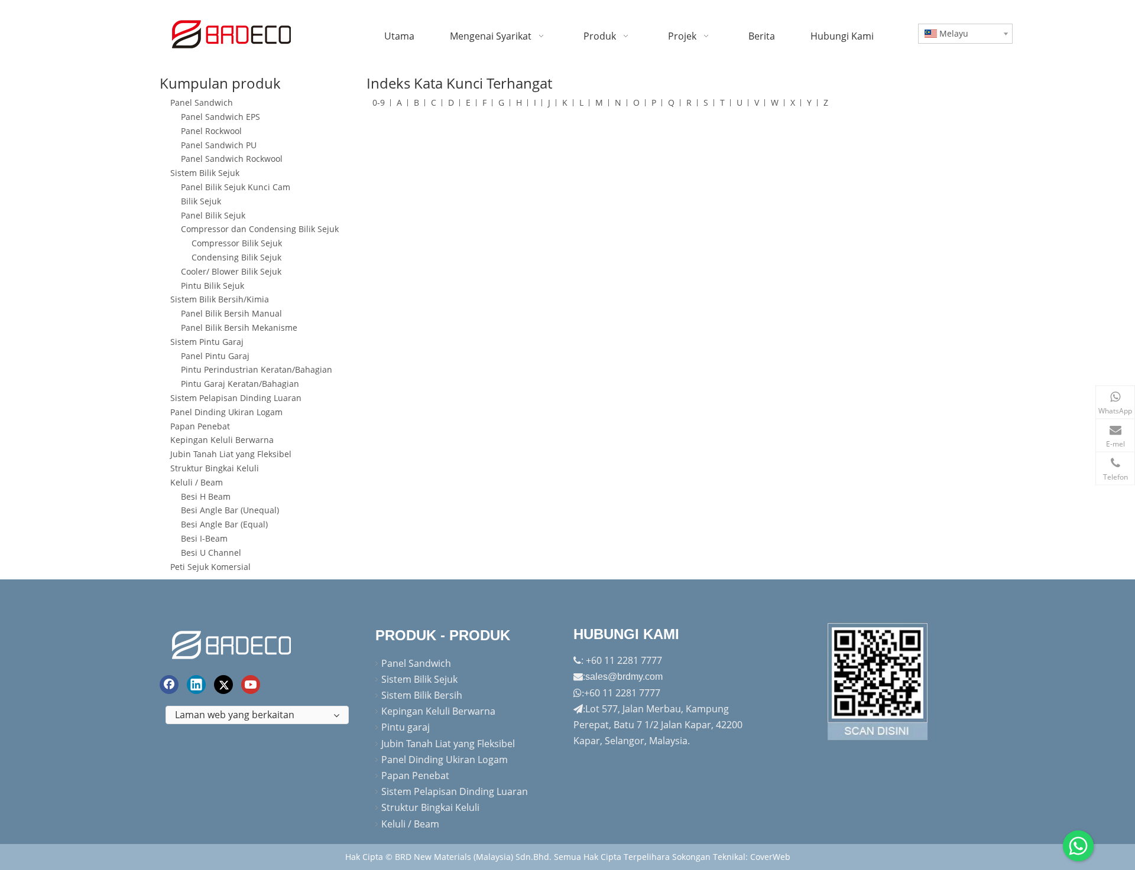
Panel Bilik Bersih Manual (231, 313)
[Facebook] (169, 684)
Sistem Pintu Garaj (207, 341)
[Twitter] (223, 684)
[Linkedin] (196, 684)
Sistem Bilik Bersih (421, 695)
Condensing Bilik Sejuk (236, 257)
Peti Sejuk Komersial (210, 566)
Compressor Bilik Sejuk (237, 243)
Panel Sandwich (201, 102)
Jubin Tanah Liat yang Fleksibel (230, 454)
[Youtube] (250, 684)
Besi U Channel (211, 552)
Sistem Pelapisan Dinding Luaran (235, 397)
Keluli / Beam (196, 482)
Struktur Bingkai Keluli (214, 468)
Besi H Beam (206, 496)
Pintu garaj (405, 727)
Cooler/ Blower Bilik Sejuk (231, 271)
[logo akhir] (233, 643)
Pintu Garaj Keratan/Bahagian (240, 383)
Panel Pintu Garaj (215, 355)
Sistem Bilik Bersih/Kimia (219, 299)
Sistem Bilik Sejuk (204, 172)
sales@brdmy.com (624, 677)
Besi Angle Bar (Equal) (224, 524)
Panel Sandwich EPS (220, 116)
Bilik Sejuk (201, 201)
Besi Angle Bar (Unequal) (230, 510)
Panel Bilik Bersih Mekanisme (239, 327)
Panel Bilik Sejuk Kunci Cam (235, 187)
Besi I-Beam (204, 538)
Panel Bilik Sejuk (213, 215)
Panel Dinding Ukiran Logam (226, 412)
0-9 (378, 102)
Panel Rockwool (211, 130)
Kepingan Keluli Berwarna (222, 439)
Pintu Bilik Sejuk (212, 285)
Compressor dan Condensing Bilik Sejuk (260, 228)
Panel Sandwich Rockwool (232, 158)
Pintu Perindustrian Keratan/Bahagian (256, 369)
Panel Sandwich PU (219, 145)
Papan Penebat (200, 426)
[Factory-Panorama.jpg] (878, 682)
